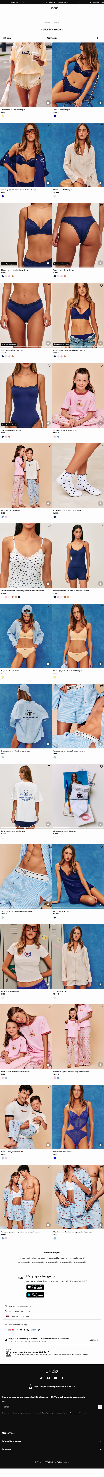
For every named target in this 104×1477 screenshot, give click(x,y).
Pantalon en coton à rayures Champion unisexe (17, 911)
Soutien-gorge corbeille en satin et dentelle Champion (19, 190)
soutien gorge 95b (80, 1262)
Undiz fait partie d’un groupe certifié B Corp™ (31, 1352)
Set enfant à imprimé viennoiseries (64, 430)
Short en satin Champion (61, 991)
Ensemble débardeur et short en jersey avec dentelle (71, 591)
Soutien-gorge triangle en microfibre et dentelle (69, 350)
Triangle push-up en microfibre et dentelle (15, 270)
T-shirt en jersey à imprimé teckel (12, 1152)
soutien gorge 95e (24, 1262)
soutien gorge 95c (53, 1258)
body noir (22, 1258)
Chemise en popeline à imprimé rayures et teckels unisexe (73, 1232)
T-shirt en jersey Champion (10, 991)
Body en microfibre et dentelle (11, 430)
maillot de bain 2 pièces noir (36, 1258)
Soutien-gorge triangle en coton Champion (67, 671)
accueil (47, 23)
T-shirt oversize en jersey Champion (13, 831)
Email (4, 1401)
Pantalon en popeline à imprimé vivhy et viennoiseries (71, 1072)
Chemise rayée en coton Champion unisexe (16, 751)
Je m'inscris (94, 1340)
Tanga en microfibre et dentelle (63, 270)
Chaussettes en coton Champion (64, 831)
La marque (55, 23)
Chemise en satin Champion (62, 190)
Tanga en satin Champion (61, 110)
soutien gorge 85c (52, 1262)
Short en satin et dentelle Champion (13, 110)
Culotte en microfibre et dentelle (12, 350)
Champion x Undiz (17, 2)
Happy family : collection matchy (57, 2)
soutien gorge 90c (38, 1262)
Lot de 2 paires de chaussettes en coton (67, 510)
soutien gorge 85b (79, 1258)
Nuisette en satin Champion (62, 911)
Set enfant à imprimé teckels (10, 510)
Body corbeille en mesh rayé (62, 1152)
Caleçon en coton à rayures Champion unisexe (69, 751)
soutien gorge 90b (66, 1262)
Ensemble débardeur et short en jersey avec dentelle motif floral (22, 591)
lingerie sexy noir (66, 1258)
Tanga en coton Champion (10, 671)
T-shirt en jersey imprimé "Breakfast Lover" (15, 1072)
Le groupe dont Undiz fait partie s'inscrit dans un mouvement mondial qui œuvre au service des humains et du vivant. (50, 1354)
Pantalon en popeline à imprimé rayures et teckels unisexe (20, 1232)
